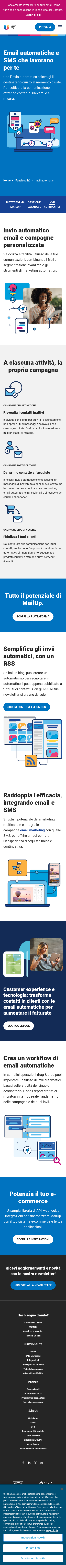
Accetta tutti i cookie (32, 1558)
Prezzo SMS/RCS (33, 1393)
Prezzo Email (33, 1389)
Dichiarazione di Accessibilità (33, 1448)
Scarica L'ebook (18, 1025)
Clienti (33, 1422)
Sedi (33, 1427)
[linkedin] (29, 1462)
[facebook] (23, 1462)
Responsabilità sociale (33, 1431)
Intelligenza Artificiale (33, 1364)
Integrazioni (33, 1360)
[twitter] (35, 1462)
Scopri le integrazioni (33, 1239)
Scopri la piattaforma (33, 616)
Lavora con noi (33, 1435)
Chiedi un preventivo (33, 1331)
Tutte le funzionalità (33, 1369)
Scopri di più (33, 14)
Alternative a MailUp (33, 1373)
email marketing (32, 830)
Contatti (33, 1327)
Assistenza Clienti (33, 1322)
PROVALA (45, 27)
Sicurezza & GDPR (33, 1440)
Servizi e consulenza (33, 1402)
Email (33, 1351)
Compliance (33, 1444)
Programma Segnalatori (33, 1398)
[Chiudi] (62, 1489)
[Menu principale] (58, 27)
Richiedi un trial (33, 1335)
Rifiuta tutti (33, 1548)
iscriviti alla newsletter (33, 1285)
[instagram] (41, 1462)
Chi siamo (33, 1418)
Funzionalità (22, 180)
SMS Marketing (33, 1356)
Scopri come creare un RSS (26, 707)
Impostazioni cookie (33, 1537)
